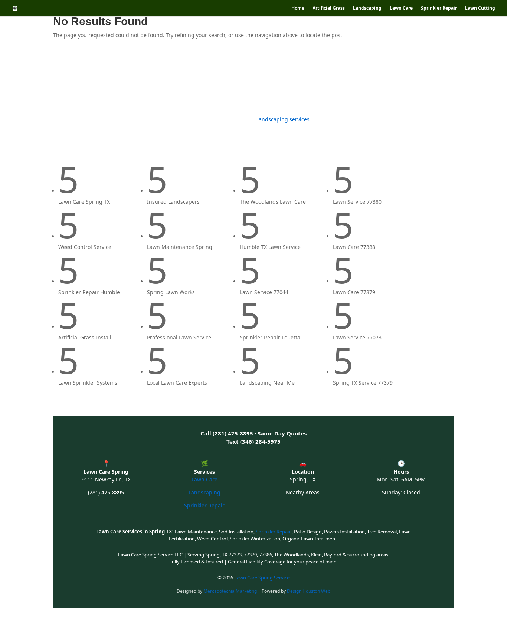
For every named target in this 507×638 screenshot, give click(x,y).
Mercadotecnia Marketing (230, 591)
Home (297, 8)
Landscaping (367, 8)
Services (144, 81)
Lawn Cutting (480, 8)
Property (410, 81)
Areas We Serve (323, 81)
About (437, 81)
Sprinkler (230, 81)
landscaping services (283, 119)
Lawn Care (401, 8)
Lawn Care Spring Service (262, 577)
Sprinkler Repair (439, 8)
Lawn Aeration (276, 81)
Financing (370, 81)
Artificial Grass (329, 8)
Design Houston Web (308, 591)
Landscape (112, 81)
